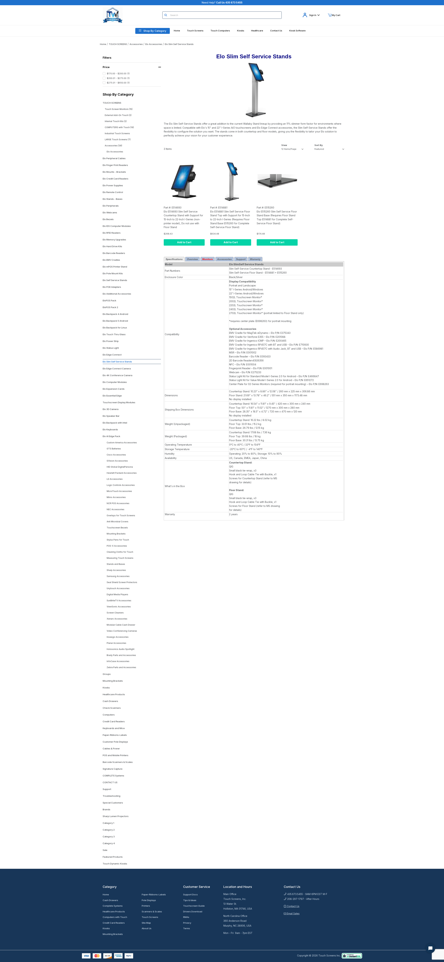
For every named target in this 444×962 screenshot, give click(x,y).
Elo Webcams (110, 212)
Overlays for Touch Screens (121, 515)
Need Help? (222, 2)
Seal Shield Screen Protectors (122, 582)
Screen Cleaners (115, 613)
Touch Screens (150, 917)
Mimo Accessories (116, 497)
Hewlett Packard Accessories (122, 473)
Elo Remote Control (113, 192)
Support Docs (190, 894)
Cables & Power (111, 748)
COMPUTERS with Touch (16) (119, 127)
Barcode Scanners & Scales (118, 762)
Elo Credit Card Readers (115, 178)
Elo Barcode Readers (114, 253)
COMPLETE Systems (113, 775)
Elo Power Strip (111, 341)
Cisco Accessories (116, 455)
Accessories (136, 44)
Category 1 (108, 823)
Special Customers (113, 802)
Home (103, 44)
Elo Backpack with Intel (115, 422)
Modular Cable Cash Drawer (121, 625)
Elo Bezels (108, 219)
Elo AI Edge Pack (111, 436)
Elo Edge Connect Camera (117, 368)
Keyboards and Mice (114, 728)
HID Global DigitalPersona (120, 467)
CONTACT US (110, 782)
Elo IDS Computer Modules (117, 226)
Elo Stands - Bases (112, 199)
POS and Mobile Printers (115, 755)
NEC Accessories (115, 509)
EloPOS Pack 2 (110, 307)
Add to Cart (184, 242)
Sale (105, 850)
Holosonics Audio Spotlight (120, 649)
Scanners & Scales (152, 911)
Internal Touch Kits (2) (116, 121)
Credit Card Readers (114, 721)
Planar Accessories (116, 643)
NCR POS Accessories (118, 503)
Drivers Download (192, 911)
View (284, 145)
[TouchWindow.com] (113, 14)
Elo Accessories (153, 44)
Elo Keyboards (110, 429)
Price (106, 67)
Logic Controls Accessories (121, 485)
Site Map (146, 922)
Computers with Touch (115, 917)
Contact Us (292, 906)
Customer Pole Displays (115, 741)
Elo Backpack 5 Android (115, 320)
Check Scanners (112, 707)
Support (107, 789)
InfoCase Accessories (118, 661)
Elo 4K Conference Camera (117, 375)
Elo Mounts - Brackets (114, 171)
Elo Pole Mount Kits (113, 273)
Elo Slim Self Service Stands (179, 44)
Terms (186, 928)
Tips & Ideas (189, 900)
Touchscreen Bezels (117, 527)
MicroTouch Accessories (119, 491)
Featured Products (113, 856)
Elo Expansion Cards (114, 388)
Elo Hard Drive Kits (112, 246)
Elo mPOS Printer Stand (115, 266)
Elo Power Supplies (113, 185)
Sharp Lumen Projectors (116, 816)
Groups (107, 674)
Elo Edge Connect (112, 354)
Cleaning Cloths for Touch (120, 552)
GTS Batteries (114, 448)
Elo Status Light (111, 347)
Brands (106, 809)
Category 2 (109, 829)
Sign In (312, 15)
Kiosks (106, 687)
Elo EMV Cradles (111, 259)
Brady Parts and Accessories (121, 655)
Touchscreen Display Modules (119, 402)
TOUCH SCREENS (118, 44)
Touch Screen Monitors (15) (119, 109)
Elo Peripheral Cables (114, 158)
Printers (146, 905)
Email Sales (293, 913)
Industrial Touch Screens (117, 133)
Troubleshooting (111, 795)
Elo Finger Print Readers (115, 165)
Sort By (318, 145)
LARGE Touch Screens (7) (118, 139)
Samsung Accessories (118, 576)
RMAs (186, 917)
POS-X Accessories (117, 546)
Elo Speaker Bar (111, 416)
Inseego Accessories (118, 637)
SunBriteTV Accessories (119, 600)
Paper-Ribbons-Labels (115, 735)
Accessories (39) (113, 145)
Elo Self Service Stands (115, 280)
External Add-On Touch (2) (118, 115)
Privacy (187, 922)
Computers (109, 714)
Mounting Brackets (116, 534)
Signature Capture (112, 768)
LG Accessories (115, 479)
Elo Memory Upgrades (114, 239)
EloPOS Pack (109, 300)
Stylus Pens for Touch (118, 540)
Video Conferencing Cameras (122, 631)
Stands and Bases (116, 564)
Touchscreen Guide (194, 905)
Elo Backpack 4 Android (115, 314)
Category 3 (109, 836)
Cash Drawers (110, 701)
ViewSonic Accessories (119, 606)
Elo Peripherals (111, 205)
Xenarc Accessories (117, 619)
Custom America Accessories (122, 442)
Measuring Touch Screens (120, 558)
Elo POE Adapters (112, 287)
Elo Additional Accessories (117, 293)
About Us (146, 928)
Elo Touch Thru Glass (114, 334)
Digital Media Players (117, 594)
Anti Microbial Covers (117, 521)
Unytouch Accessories (118, 588)
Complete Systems (113, 905)
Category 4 (109, 843)
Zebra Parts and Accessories (121, 667)
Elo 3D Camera (110, 409)
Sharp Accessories (116, 570)
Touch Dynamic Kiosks (115, 863)
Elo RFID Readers (112, 232)
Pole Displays (149, 900)
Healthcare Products (114, 694)
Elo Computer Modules (115, 382)
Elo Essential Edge (112, 395)
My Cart (336, 15)
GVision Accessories (117, 461)
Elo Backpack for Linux (115, 327)
